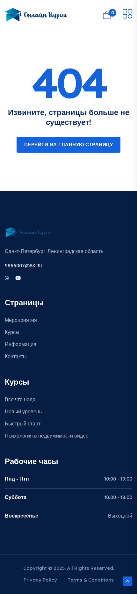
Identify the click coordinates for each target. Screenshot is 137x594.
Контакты (16, 357)
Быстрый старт (22, 424)
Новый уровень (23, 412)
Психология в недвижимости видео (47, 436)
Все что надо (20, 400)
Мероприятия (21, 320)
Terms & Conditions (91, 580)
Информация (20, 345)
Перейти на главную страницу (68, 145)
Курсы (12, 333)
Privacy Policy (40, 580)
